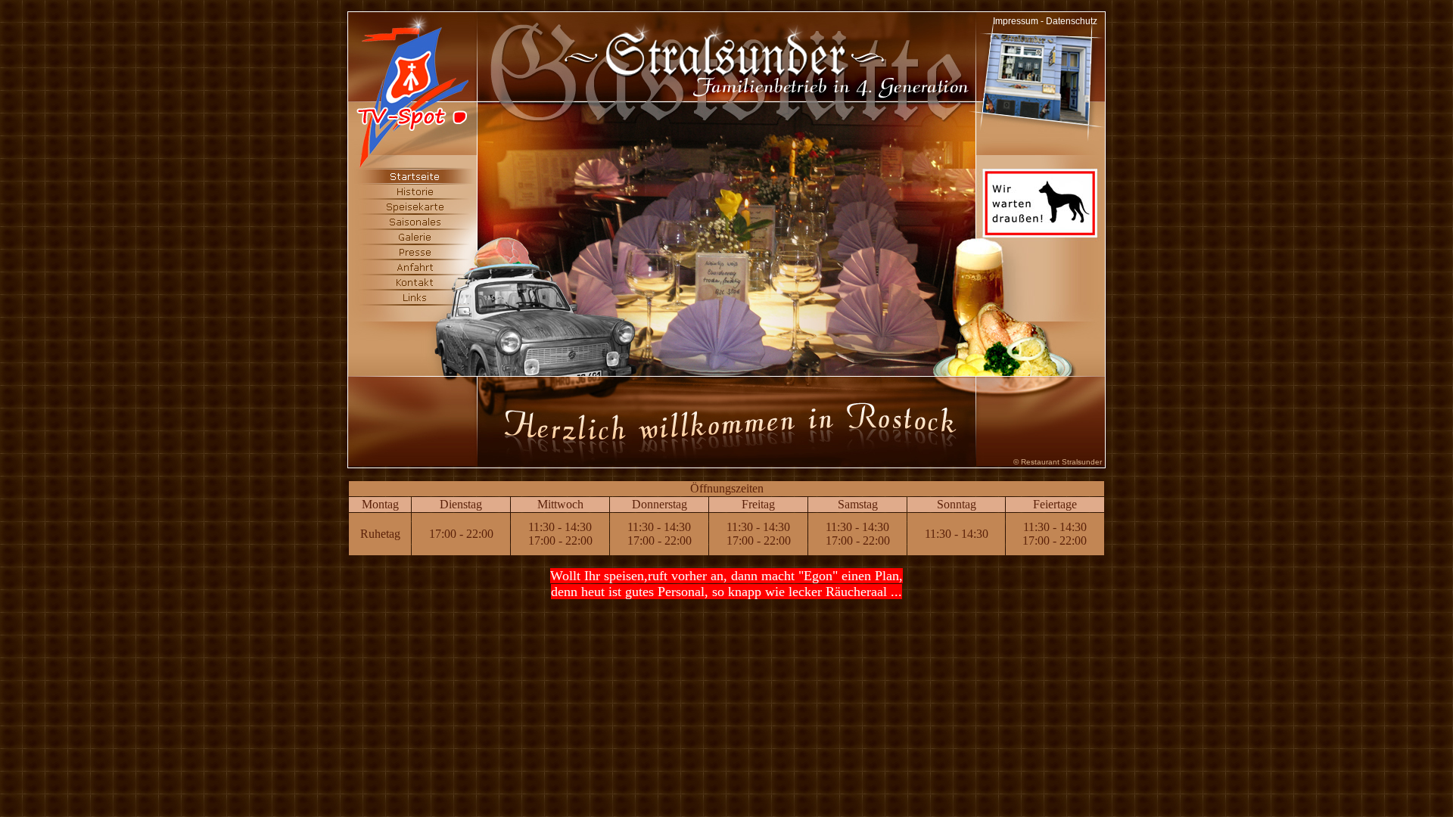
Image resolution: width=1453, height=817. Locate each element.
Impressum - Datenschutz (1045, 21)
